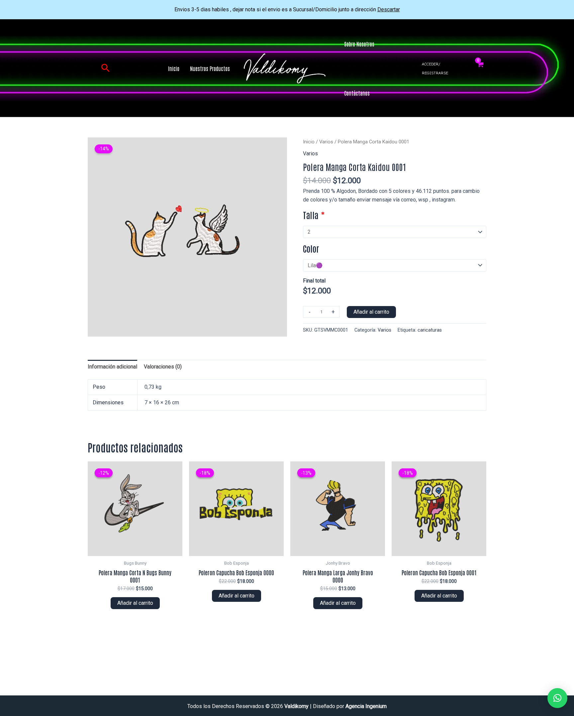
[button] (105, 68)
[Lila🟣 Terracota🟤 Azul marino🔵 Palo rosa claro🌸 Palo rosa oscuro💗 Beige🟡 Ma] (394, 265)
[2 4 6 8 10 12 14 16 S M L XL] (394, 232)
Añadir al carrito (371, 312)
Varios (326, 142)
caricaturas (430, 330)
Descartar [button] (388, 9)
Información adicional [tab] (112, 366)
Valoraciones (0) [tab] (163, 366)
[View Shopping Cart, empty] (480, 68)
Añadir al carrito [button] (135, 603)
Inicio (309, 142)
